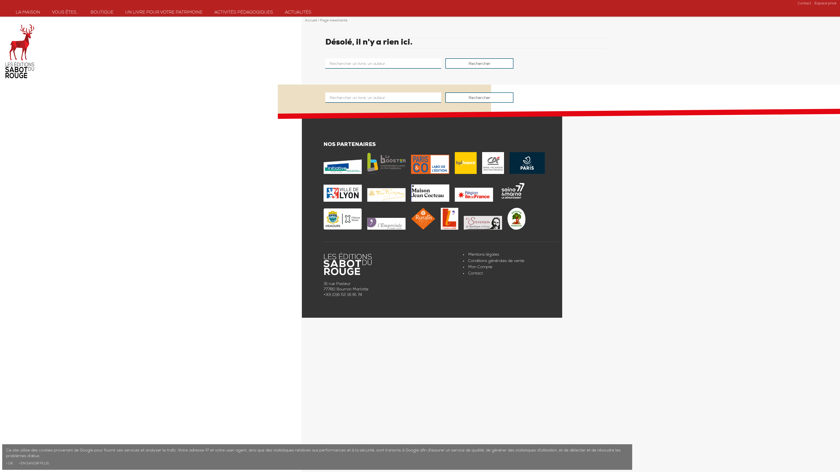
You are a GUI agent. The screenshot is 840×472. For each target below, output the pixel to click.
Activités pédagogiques (243, 12)
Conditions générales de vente (496, 261)
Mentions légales (483, 255)
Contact (804, 3)
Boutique (102, 12)
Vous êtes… (65, 12)
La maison (28, 12)
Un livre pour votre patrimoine (164, 12)
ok (10, 463)
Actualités (298, 12)
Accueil (311, 21)
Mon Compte (480, 267)
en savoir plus (35, 463)
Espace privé (825, 3)
